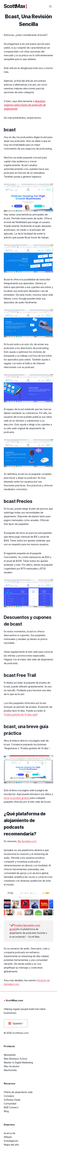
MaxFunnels (10, 1070)
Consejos (9, 1095)
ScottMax (14, 6)
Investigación (11, 1140)
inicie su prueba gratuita (16, 797)
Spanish (17, 1023)
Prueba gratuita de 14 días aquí (20, 714)
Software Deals (12, 1099)
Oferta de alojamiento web (18, 1092)
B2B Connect (11, 1107)
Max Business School (15, 1058)
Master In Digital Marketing (18, 1062)
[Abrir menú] (50, 6)
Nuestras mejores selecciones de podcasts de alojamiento (25, 105)
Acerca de (9, 1133)
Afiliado (8, 1136)
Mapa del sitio (11, 1144)
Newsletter (10, 1054)
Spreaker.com (27, 841)
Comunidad (10, 1103)
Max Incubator (11, 1066)
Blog (6, 1111)
